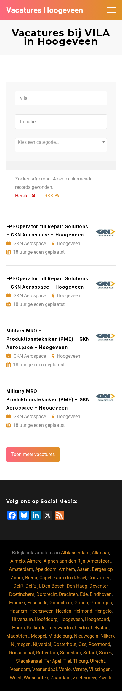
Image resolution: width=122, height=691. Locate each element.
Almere (34, 561)
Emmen (17, 603)
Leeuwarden (60, 628)
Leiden (82, 628)
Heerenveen (41, 611)
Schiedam (70, 653)
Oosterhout (64, 644)
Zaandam (60, 678)
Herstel (22, 196)
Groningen (101, 603)
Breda (31, 577)
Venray (80, 669)
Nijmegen (21, 644)
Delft (18, 586)
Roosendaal (21, 653)
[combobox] (61, 145)
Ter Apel (52, 661)
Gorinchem (60, 603)
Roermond (99, 644)
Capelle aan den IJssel (62, 577)
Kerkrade (36, 628)
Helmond (82, 611)
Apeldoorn (46, 569)
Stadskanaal (29, 661)
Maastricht (17, 636)
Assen (83, 569)
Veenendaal (44, 669)
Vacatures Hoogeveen (44, 10)
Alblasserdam (75, 552)
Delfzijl (32, 586)
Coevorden (99, 577)
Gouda (81, 603)
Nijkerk (107, 636)
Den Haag (77, 586)
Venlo (65, 669)
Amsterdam (21, 569)
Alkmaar (100, 552)
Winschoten (36, 678)
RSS (48, 196)
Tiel (67, 661)
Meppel (38, 636)
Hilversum (22, 619)
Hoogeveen (71, 619)
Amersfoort (99, 561)
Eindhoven (101, 594)
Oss (82, 644)
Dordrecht (46, 594)
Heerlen (63, 611)
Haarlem (18, 611)
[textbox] (61, 142)
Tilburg (80, 661)
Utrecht (97, 661)
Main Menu (111, 10)
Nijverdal (42, 644)
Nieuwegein (86, 636)
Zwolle (105, 678)
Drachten (68, 594)
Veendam (20, 669)
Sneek (105, 653)
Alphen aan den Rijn (64, 561)
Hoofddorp (46, 619)
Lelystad (100, 628)
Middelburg (60, 636)
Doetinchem (21, 594)
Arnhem (67, 569)
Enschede (37, 603)
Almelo (17, 561)
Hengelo (103, 611)
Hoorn (18, 628)
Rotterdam (47, 653)
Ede (84, 594)
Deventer (98, 586)
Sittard (90, 653)
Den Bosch (53, 586)
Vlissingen (100, 669)
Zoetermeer (84, 678)
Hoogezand (97, 619)
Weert (16, 678)
